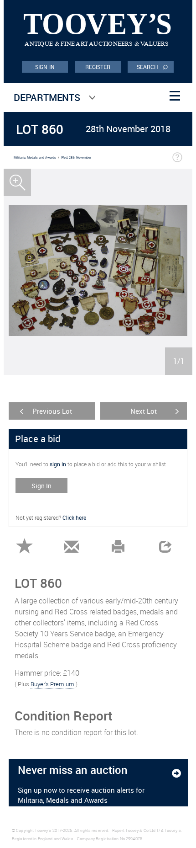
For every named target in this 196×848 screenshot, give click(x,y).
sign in (58, 464)
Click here (74, 517)
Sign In (41, 485)
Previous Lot (52, 411)
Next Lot (143, 411)
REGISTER (98, 66)
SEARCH (152, 66)
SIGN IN (45, 66)
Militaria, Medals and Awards (35, 157)
